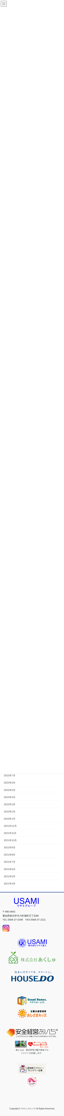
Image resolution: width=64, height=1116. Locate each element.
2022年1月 (9, 818)
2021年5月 (9, 876)
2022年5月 (9, 790)
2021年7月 (9, 861)
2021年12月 (10, 826)
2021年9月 (9, 847)
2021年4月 (9, 883)
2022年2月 (9, 811)
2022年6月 (9, 782)
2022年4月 (9, 797)
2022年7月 (9, 775)
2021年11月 (10, 833)
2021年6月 (9, 869)
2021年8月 (9, 854)
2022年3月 (9, 804)
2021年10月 (10, 840)
